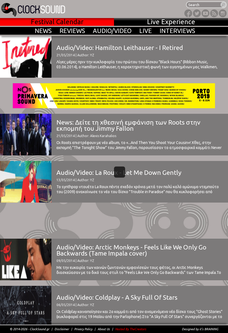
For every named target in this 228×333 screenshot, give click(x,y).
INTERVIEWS (177, 30)
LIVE (145, 30)
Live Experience (171, 22)
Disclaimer (61, 329)
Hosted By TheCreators (130, 329)
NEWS (43, 30)
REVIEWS (72, 30)
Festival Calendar (57, 22)
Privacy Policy (83, 329)
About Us (104, 329)
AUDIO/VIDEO (112, 30)
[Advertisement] (114, 220)
